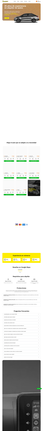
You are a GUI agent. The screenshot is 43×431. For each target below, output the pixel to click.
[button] (21, 314)
